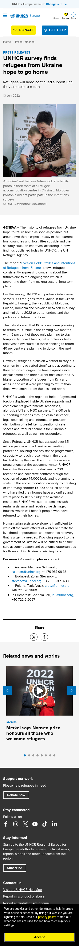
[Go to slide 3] (34, 756)
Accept (39, 937)
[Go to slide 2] (30, 756)
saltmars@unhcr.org (26, 571)
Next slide (71, 690)
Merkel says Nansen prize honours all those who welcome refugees (33, 733)
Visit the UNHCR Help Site (22, 889)
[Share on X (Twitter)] (33, 637)
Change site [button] (54, 4)
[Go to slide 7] (51, 756)
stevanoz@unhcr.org (27, 581)
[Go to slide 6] (47, 756)
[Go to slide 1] (26, 756)
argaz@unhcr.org (57, 585)
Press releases (25, 42)
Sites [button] (73, 17)
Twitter (25, 824)
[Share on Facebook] (44, 637)
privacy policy (47, 917)
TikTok (44, 824)
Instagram (15, 824)
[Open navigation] (5, 16)
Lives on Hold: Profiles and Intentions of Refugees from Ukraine (39, 265)
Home (7, 42)
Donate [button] (65, 18)
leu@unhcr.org (62, 594)
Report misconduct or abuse (23, 896)
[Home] (24, 16)
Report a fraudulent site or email (26, 903)
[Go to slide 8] (55, 756)
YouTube (35, 824)
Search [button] (57, 17)
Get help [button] (57, 30)
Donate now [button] (16, 795)
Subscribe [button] (16, 867)
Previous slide (7, 690)
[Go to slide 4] (38, 756)
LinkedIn (54, 824)
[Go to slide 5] (43, 756)
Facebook (6, 824)
